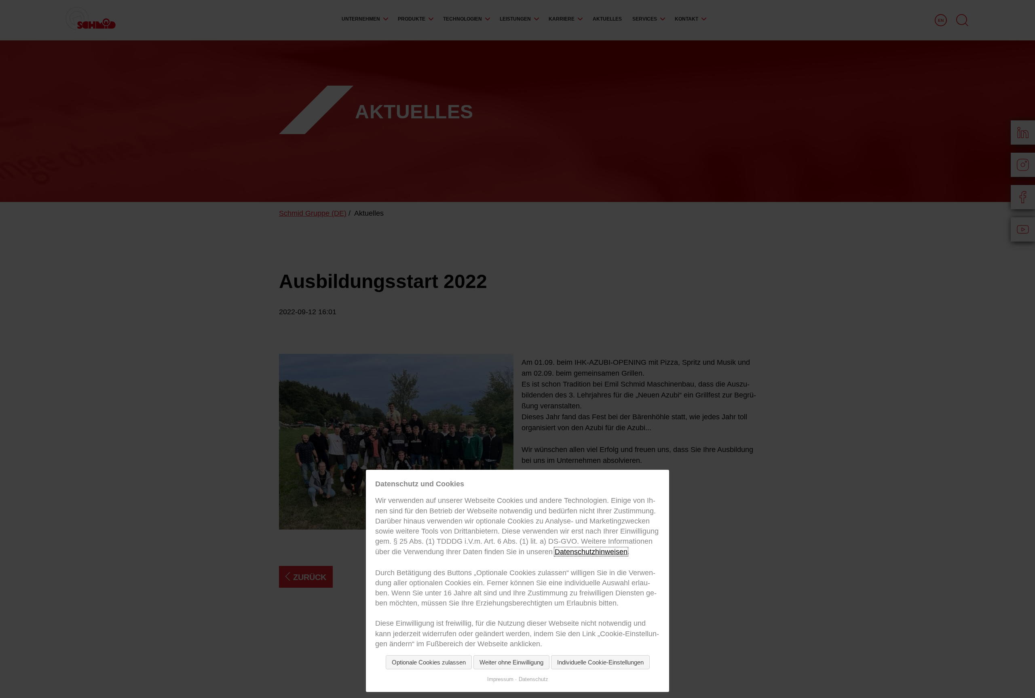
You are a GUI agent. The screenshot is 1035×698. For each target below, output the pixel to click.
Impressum (500, 679)
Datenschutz (533, 679)
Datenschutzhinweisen (591, 552)
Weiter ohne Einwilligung (511, 662)
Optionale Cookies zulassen (429, 662)
